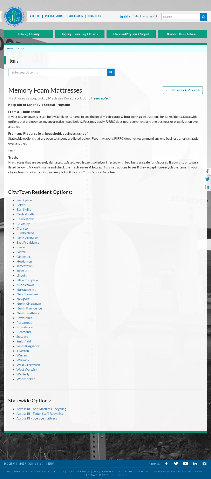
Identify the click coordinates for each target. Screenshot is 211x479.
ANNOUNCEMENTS (54, 16)
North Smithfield (28, 313)
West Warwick (27, 369)
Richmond (23, 332)
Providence (24, 327)
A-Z (41, 463)
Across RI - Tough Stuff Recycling (39, 413)
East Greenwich (27, 238)
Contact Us (94, 16)
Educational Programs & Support (131, 34)
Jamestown (24, 266)
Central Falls (25, 214)
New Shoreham (27, 294)
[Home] (14, 16)
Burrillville (23, 209)
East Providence (27, 242)
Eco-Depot (9, 463)
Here (75, 471)
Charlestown (25, 219)
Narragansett (26, 289)
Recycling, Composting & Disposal (79, 34)
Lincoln (21, 275)
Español (124, 16)
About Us (35, 16)
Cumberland (25, 233)
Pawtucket (24, 318)
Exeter (21, 247)
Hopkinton (24, 261)
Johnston (22, 270)
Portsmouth (24, 322)
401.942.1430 (120, 475)
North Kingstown (28, 303)
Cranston (22, 228)
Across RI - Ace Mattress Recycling (41, 409)
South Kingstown (28, 346)
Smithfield (23, 341)
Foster (21, 252)
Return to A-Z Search (183, 90)
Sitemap (50, 463)
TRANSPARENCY (75, 16)
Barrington (24, 200)
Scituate (22, 336)
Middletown (25, 285)
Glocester (23, 256)
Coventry (23, 223)
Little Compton (27, 280)
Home (10, 48)
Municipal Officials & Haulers (182, 34)
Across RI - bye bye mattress (36, 418)
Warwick (22, 360)
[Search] (203, 17)
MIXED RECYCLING (27, 463)
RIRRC (80, 172)
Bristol (21, 205)
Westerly (22, 374)
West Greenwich (28, 365)
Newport (22, 299)
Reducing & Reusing (28, 34)
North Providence (29, 308)
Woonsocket (25, 379)
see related (101, 98)
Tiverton (22, 351)
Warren (21, 355)
